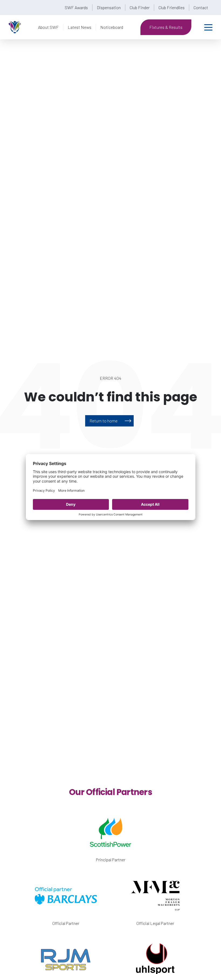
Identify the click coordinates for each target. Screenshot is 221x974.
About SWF (48, 27)
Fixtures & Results (165, 27)
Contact (201, 7)
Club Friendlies (171, 7)
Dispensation (109, 7)
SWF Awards (76, 7)
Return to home (103, 420)
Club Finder (140, 7)
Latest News (79, 27)
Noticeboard (111, 27)
